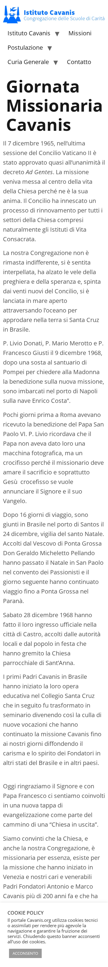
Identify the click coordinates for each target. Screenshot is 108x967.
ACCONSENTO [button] (25, 953)
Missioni (80, 33)
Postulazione (25, 47)
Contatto (79, 62)
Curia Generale (28, 62)
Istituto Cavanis (29, 33)
